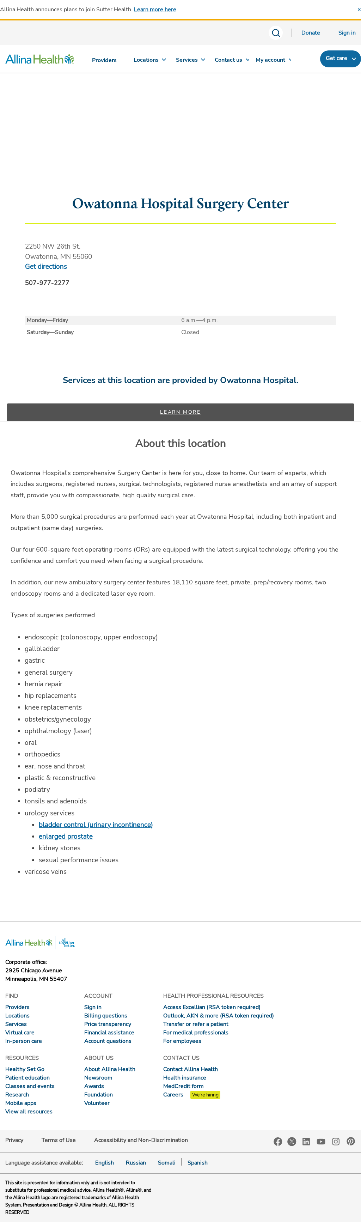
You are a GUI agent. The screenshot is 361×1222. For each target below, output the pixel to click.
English (104, 1163)
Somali (167, 1163)
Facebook (278, 1141)
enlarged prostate (66, 836)
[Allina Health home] (39, 60)
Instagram (336, 1141)
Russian (136, 1163)
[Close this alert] (359, 9)
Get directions (46, 266)
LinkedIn (306, 1141)
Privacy (14, 1140)
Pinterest (351, 1141)
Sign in (347, 33)
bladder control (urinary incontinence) (96, 824)
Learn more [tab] (180, 412)
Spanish (198, 1163)
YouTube (321, 1141)
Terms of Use (59, 1140)
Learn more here (155, 9)
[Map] (180, 152)
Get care (336, 58)
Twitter (291, 1141)
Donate (310, 33)
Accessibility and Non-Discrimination (141, 1140)
